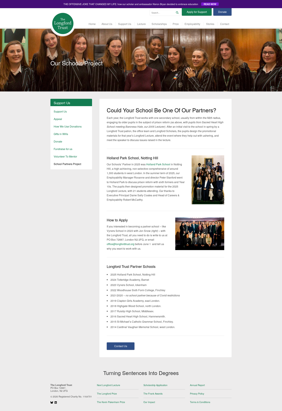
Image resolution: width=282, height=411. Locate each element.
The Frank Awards (153, 393)
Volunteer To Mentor (65, 156)
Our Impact (149, 402)
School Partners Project (67, 164)
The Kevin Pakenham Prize (111, 402)
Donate (222, 12)
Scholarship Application (155, 385)
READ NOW (210, 4)
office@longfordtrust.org (120, 244)
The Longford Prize (107, 393)
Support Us (60, 111)
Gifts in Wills (61, 134)
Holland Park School (158, 164)
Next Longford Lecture (108, 385)
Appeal (58, 119)
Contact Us (120, 346)
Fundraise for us (63, 149)
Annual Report (197, 385)
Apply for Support (197, 12)
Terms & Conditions (200, 402)
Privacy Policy (197, 393)
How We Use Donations (68, 126)
